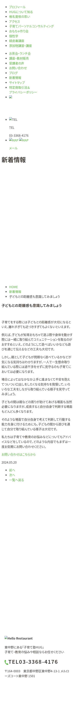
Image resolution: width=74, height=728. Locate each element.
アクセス (14, 21)
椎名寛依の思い (19, 16)
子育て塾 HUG (42, 686)
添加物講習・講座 (20, 45)
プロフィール (17, 7)
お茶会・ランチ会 (20, 53)
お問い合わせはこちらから (19, 454)
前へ (12, 470)
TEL (33, 661)
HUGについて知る (21, 11)
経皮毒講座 (16, 40)
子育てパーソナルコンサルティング (31, 26)
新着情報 (15, 77)
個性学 (13, 36)
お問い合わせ (18, 68)
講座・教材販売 (19, 58)
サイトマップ (17, 82)
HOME (13, 287)
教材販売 (19, 568)
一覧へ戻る (16, 480)
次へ (12, 475)
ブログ (13, 73)
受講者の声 (16, 63)
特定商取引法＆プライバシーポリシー (23, 90)
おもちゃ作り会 (18, 31)
